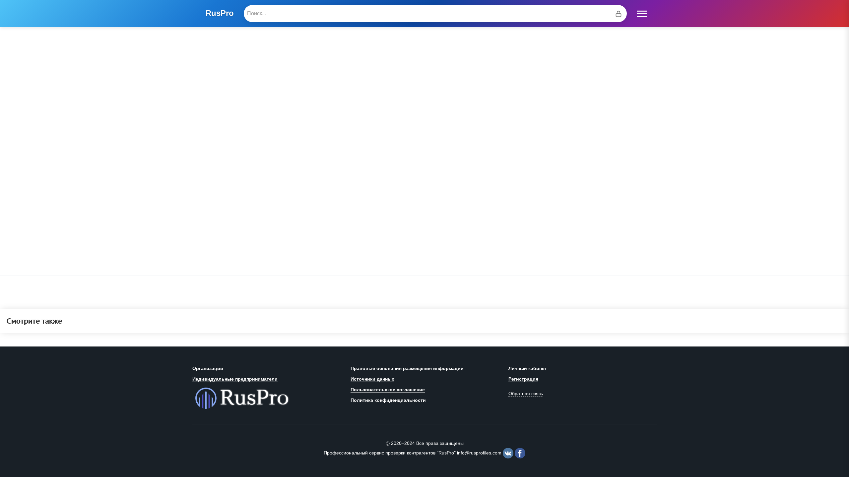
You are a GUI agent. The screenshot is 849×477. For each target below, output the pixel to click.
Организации (207, 368)
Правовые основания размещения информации (407, 368)
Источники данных (372, 379)
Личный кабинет (527, 368)
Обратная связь (525, 393)
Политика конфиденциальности (388, 400)
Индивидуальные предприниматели (235, 379)
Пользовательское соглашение (388, 389)
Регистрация (523, 379)
